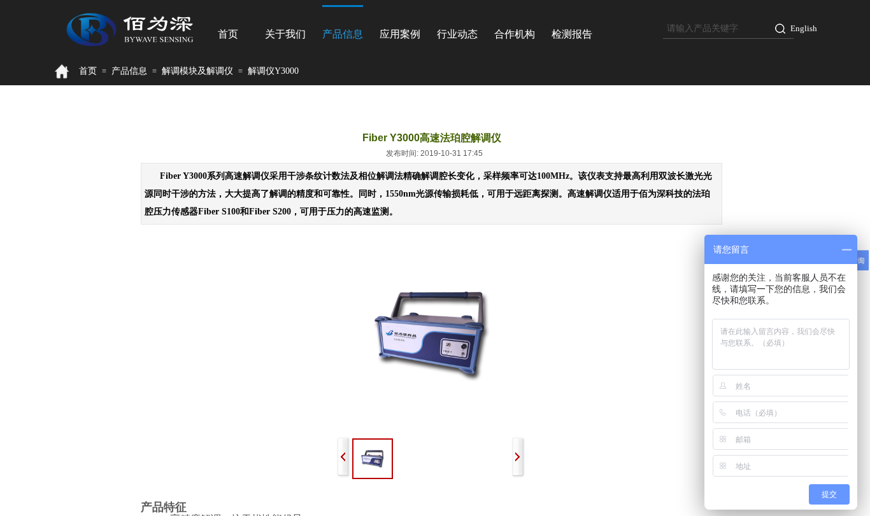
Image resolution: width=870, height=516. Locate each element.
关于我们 (285, 34)
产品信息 (342, 34)
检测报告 (572, 34)
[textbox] (715, 29)
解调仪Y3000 (273, 71)
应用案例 (400, 34)
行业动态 (457, 34)
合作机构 (514, 34)
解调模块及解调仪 (197, 71)
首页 (228, 34)
